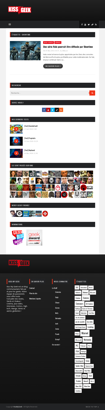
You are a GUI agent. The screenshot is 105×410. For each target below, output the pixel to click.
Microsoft (78, 340)
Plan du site (33, 293)
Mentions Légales (35, 298)
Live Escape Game (80, 327)
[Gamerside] (19, 216)
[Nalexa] (70, 190)
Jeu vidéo (90, 322)
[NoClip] (83, 190)
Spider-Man (79, 366)
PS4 (77, 351)
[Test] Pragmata (29, 138)
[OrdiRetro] (38, 216)
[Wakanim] (83, 197)
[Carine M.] (51, 176)
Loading (90, 326)
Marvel (85, 333)
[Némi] (77, 190)
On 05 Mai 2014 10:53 (51, 51)
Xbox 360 (79, 386)
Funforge (77, 309)
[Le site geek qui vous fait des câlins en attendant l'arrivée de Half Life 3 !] (19, 14)
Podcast (83, 346)
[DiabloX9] (70, 176)
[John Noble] (58, 183)
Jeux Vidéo (48, 42)
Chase (57, 302)
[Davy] (64, 176)
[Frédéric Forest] (26, 183)
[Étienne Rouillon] (90, 176)
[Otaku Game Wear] (45, 216)
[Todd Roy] (58, 197)
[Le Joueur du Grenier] (90, 183)
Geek (77, 313)
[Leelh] (13, 190)
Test (90, 375)
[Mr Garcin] (64, 190)
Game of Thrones (87, 309)
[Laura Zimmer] (83, 183)
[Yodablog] (90, 197)
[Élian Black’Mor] (83, 176)
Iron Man (91, 313)
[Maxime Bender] (45, 190)
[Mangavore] (38, 190)
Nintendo (87, 339)
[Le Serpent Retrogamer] (32, 216)
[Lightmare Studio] (19, 190)
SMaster (65, 51)
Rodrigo (83, 351)
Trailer (78, 381)
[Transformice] (70, 197)
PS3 (89, 346)
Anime (91, 287)
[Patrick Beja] (19, 197)
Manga (77, 334)
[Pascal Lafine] (13, 197)
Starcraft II (79, 371)
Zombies (78, 391)
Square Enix (89, 366)
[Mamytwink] (32, 190)
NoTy (56, 313)
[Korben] (70, 183)
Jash (56, 323)
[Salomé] (38, 197)
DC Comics (89, 304)
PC (77, 345)
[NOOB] (90, 190)
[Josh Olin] (64, 183)
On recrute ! (56, 344)
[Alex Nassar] (19, 176)
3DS (77, 287)
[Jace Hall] (45, 183)
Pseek (57, 334)
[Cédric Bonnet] (58, 176)
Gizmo (57, 307)
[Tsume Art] (77, 197)
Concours (79, 303)
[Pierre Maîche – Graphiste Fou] (13, 216)
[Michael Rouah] (58, 190)
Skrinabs (58, 318)
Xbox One (87, 386)
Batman (85, 292)
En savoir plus (52, 66)
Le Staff (54, 288)
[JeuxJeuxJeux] (26, 216)
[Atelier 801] (32, 176)
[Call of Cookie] (45, 176)
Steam (78, 375)
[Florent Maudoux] (13, 183)
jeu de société (80, 322)
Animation (84, 287)
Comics (86, 297)
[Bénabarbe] (38, 176)
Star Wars (87, 370)
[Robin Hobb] (32, 197)
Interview (83, 313)
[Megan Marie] (51, 190)
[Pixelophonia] (26, 197)
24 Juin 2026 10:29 (31, 141)
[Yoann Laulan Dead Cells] (77, 183)
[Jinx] (51, 183)
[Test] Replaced (29, 150)
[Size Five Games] (45, 197)
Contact (32, 288)
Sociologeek (79, 361)
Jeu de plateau (80, 317)
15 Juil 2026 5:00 (30, 129)
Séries (57, 42)
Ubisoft (85, 381)
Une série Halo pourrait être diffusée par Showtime (68, 46)
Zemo (57, 328)
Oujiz (57, 297)
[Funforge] (32, 183)
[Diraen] (77, 176)
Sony (87, 360)
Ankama (78, 292)
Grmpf (57, 339)
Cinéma (78, 298)
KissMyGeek (18, 407)
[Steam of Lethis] (51, 197)
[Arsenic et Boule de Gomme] (26, 176)
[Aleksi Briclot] (13, 176)
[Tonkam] (64, 197)
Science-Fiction (80, 356)
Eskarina (58, 292)
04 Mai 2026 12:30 (31, 153)
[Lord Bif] (26, 190)
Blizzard (92, 292)
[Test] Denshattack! (31, 126)
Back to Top (91, 407)
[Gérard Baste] (38, 183)
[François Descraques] (19, 183)
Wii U (92, 381)
